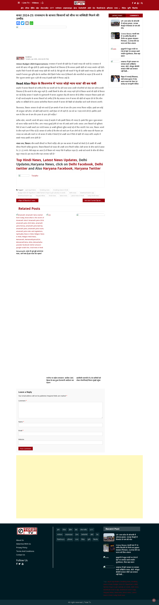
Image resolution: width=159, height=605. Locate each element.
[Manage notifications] (154, 600)
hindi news (52, 196)
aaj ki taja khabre (30, 190)
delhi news (72, 193)
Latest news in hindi (77, 196)
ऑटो (89, 8)
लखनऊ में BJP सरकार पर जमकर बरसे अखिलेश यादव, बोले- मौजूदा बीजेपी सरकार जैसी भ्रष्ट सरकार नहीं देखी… (130, 66)
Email (20, 430)
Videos (35, 2)
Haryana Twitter (87, 168)
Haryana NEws (40, 196)
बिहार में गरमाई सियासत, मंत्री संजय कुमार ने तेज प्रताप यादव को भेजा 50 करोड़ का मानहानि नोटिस (130, 80)
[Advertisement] (79, 486)
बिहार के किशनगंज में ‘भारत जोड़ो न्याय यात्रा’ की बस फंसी (28, 201)
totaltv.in (28, 57)
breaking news (45, 190)
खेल (37, 8)
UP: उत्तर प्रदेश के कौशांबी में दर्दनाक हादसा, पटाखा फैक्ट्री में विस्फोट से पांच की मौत (130, 24)
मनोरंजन (58, 8)
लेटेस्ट (27, 8)
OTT (52, 8)
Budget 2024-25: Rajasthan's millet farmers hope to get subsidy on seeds (41, 193)
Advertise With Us (23, 544)
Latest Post (117, 15)
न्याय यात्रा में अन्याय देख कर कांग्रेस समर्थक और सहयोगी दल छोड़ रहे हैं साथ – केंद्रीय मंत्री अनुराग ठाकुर (94, 201)
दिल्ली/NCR (101, 8)
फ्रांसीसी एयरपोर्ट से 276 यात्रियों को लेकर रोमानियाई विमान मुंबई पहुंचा (88, 379)
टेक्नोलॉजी (82, 8)
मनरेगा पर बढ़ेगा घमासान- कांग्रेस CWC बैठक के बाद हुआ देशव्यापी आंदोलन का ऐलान (60, 380)
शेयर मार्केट (44, 8)
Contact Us (20, 555)
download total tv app (87, 193)
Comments (134, 15)
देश (94, 8)
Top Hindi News (28, 160)
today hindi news (93, 196)
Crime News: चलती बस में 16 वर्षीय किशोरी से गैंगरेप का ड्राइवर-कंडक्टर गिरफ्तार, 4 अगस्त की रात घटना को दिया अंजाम (130, 38)
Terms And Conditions (25, 551)
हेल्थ (75, 8)
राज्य (116, 8)
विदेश (124, 8)
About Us (20, 540)
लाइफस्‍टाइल (67, 8)
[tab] (117, 15)
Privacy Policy (21, 547)
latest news (63, 196)
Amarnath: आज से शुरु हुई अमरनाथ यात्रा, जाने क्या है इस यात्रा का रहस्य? (29, 252)
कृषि (129, 8)
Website (21, 439)
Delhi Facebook (81, 164)
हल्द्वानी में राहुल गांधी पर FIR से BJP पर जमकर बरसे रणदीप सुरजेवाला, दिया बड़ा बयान (130, 52)
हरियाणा (110, 8)
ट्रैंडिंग (33, 8)
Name (21, 422)
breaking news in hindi (60, 190)
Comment (22, 401)
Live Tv (25, 2)
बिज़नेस (135, 8)
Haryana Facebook (58, 168)
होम (22, 8)
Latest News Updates (60, 160)
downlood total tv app (25, 196)
